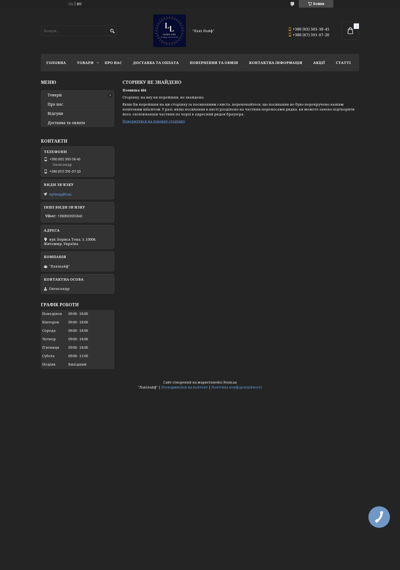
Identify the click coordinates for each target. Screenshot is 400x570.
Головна (56, 62)
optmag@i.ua (60, 194)
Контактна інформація (275, 62)
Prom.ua (230, 382)
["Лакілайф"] (169, 30)
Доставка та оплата (156, 62)
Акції (319, 62)
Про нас (113, 62)
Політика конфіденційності (236, 387)
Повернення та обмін (214, 62)
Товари (85, 62)
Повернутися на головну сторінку (153, 121)
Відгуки (55, 113)
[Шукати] (112, 31)
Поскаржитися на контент (184, 387)
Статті (343, 62)
